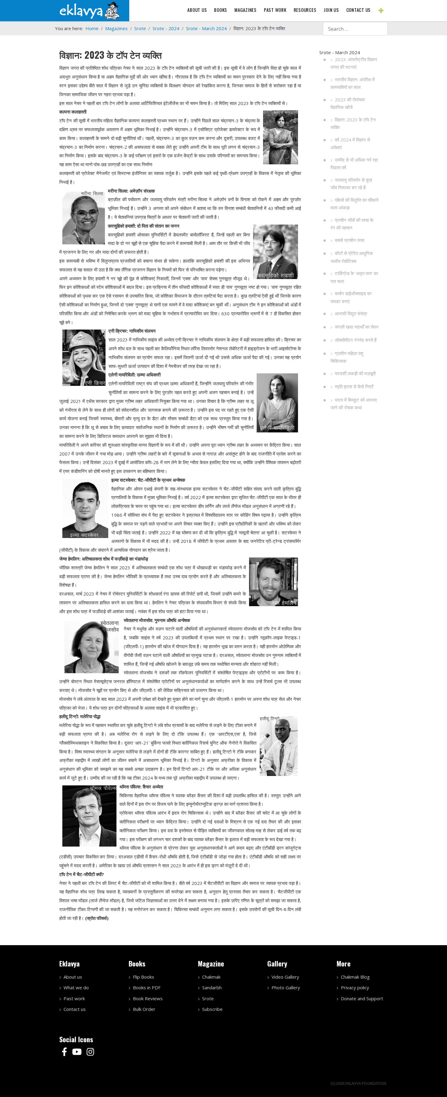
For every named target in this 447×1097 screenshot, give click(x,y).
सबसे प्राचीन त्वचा (349, 240)
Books (220, 9)
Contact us (358, 9)
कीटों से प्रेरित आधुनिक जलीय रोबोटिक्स (352, 257)
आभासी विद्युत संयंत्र (351, 313)
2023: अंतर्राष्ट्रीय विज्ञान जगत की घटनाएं (354, 63)
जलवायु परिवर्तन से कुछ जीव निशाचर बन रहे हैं (351, 184)
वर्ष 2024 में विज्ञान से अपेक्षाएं (350, 144)
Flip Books (143, 977)
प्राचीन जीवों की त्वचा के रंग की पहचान (352, 224)
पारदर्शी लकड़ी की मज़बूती (355, 373)
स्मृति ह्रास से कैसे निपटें (354, 386)
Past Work (275, 9)
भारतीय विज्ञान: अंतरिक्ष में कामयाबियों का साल (353, 83)
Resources (305, 9)
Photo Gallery (286, 987)
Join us (331, 9)
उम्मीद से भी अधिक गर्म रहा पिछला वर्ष (354, 164)
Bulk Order (144, 1009)
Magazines (245, 9)
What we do (76, 987)
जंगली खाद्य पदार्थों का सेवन (357, 327)
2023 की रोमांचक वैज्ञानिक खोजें (348, 103)
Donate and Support (362, 998)
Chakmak (211, 977)
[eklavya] (89, 10)
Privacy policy (355, 987)
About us (197, 9)
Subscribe (212, 1009)
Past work (74, 998)
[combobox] (355, 29)
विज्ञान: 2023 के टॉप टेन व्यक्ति (353, 124)
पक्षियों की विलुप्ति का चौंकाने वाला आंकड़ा (355, 204)
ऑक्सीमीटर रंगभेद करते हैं (355, 340)
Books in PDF (147, 987)
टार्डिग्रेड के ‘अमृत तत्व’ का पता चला (354, 277)
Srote (208, 998)
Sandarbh (212, 987)
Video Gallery (285, 977)
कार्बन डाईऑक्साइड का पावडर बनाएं (351, 297)
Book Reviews (148, 998)
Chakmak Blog (355, 977)
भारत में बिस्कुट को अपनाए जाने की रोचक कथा (354, 404)
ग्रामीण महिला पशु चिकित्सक (347, 357)
